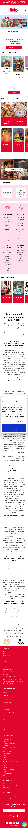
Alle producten (7, 739)
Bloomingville (18, 298)
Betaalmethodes (7, 702)
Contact (5, 729)
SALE (4, 763)
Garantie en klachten (8, 712)
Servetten (5, 765)
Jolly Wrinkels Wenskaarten (6, 69)
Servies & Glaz (7, 767)
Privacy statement (7, 709)
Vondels (5, 771)
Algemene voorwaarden (9, 705)
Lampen (17, 144)
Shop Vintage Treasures (14, 169)
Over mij (5, 692)
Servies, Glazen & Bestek (7, 121)
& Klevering (6, 775)
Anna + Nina (7, 297)
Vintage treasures (7, 773)
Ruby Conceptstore (15, 825)
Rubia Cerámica (20, 120)
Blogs (4, 726)
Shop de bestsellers (14, 47)
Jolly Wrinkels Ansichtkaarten (18, 74)
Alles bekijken (14, 92)
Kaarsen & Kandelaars (9, 747)
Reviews (5, 716)
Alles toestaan (14, 426)
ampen (5, 749)
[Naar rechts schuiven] (17, 88)
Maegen (5, 757)
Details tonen (19, 421)
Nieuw (4, 759)
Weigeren (14, 430)
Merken (5, 719)
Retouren (5, 695)
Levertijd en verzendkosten (10, 699)
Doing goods (6, 745)
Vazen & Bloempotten (8, 769)
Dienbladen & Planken (9, 743)
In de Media (6, 722)
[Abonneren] (23, 810)
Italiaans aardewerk (8, 751)
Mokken (5, 144)
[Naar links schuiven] (10, 88)
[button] (2, 10)
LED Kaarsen (6, 753)
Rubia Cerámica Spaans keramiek (12, 761)
